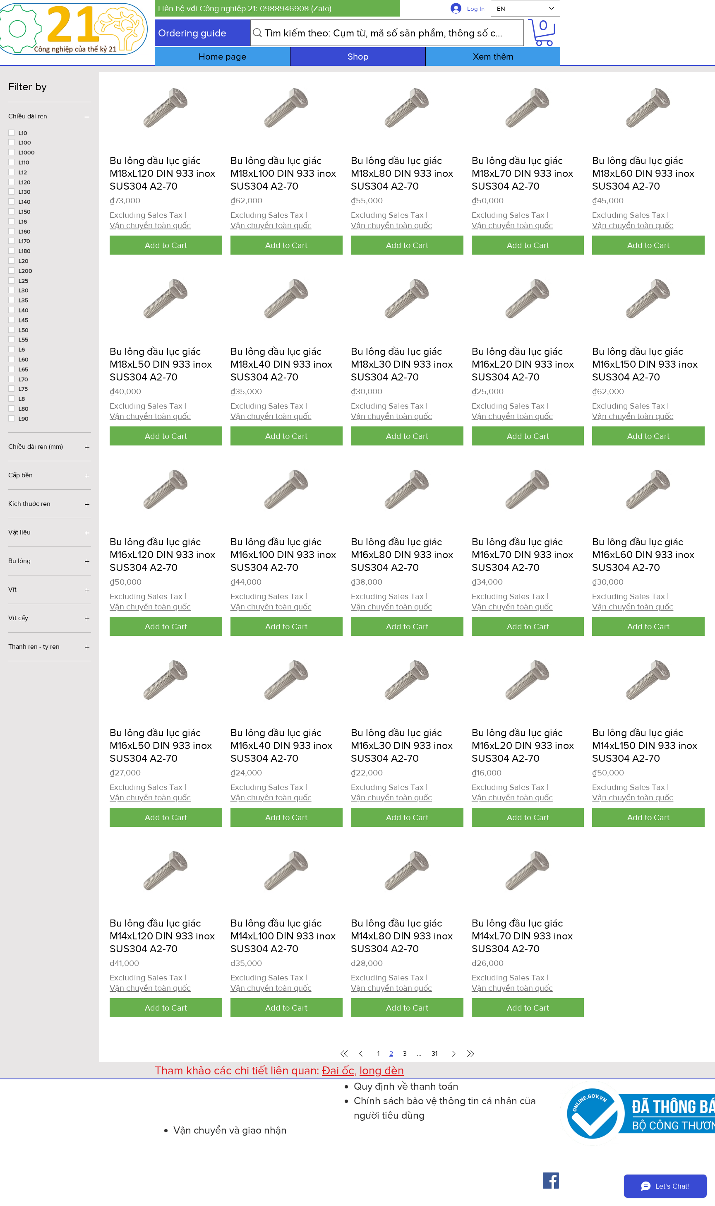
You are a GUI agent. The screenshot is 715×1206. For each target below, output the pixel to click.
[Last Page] (470, 1053)
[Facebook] (551, 1180)
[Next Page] (454, 1053)
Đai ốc (338, 1070)
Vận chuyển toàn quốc (150, 225)
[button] (277, 8)
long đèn (382, 1070)
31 (434, 1053)
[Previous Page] (361, 1053)
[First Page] (344, 1053)
